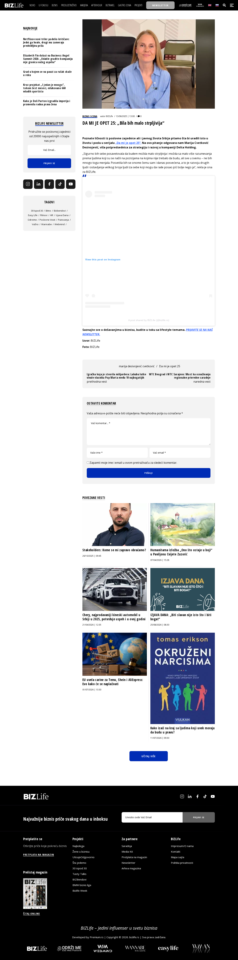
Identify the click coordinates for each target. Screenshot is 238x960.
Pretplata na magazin (134, 857)
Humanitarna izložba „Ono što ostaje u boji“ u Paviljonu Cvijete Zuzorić (181, 552)
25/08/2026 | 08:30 (159, 624)
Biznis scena (89, 116)
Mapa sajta (177, 857)
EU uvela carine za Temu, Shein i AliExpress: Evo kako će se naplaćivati (112, 681)
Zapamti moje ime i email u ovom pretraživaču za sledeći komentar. (133, 463)
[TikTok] (60, 184)
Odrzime (32, 219)
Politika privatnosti (182, 862)
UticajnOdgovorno (83, 857)
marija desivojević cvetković (137, 366)
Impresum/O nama (182, 846)
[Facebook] (49, 184)
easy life (32, 215)
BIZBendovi (79, 879)
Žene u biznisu (81, 851)
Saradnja (127, 846)
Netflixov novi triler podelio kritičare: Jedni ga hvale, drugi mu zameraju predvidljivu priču (46, 42)
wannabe (46, 224)
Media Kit (127, 851)
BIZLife (109, 116)
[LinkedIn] (38, 184)
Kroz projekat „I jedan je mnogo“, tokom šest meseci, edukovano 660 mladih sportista (44, 88)
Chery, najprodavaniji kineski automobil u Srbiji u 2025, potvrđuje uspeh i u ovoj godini (113, 617)
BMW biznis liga (81, 885)
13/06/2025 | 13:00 (125, 116)
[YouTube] (70, 184)
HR (51, 215)
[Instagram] (28, 184)
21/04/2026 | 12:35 (91, 624)
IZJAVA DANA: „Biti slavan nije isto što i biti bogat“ (180, 617)
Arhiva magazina (131, 868)
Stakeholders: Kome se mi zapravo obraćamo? (114, 550)
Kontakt (175, 851)
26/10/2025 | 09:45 (91, 555)
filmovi (43, 215)
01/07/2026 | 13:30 (91, 689)
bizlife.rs (134, 937)
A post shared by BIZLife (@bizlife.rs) (148, 320)
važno (35, 224)
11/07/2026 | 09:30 (159, 737)
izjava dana (62, 215)
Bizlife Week (79, 890)
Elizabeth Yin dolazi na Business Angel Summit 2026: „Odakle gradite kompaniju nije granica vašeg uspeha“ (48, 58)
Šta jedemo (79, 862)
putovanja (63, 219)
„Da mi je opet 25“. (128, 143)
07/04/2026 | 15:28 (159, 560)
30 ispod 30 (37, 210)
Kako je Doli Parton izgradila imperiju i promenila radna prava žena (46, 102)
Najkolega (78, 846)
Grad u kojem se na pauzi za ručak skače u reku (47, 73)
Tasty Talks (79, 874)
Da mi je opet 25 (169, 366)
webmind (60, 224)
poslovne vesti (47, 219)
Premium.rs (96, 937)
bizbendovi (60, 210)
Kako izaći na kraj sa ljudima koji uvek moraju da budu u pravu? (182, 730)
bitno (48, 210)
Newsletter (128, 862)
